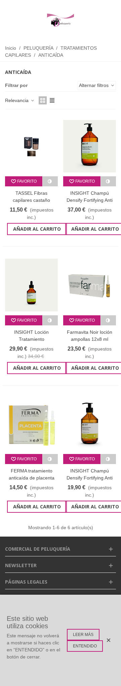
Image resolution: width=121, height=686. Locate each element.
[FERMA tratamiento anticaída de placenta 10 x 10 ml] (31, 424)
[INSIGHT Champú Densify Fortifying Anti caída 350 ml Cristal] (89, 424)
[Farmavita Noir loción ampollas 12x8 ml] (89, 285)
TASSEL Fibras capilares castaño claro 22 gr (31, 200)
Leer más (83, 634)
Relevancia (17, 100)
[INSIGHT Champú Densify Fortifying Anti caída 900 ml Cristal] (89, 146)
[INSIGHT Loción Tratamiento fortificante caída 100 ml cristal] (31, 285)
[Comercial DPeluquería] (60, 20)
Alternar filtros (94, 85)
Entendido (85, 646)
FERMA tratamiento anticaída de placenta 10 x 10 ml (31, 478)
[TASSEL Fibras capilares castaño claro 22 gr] (31, 146)
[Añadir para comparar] (50, 181)
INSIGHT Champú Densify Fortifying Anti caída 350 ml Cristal (90, 478)
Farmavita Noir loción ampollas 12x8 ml (89, 335)
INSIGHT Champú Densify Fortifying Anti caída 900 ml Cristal (90, 200)
